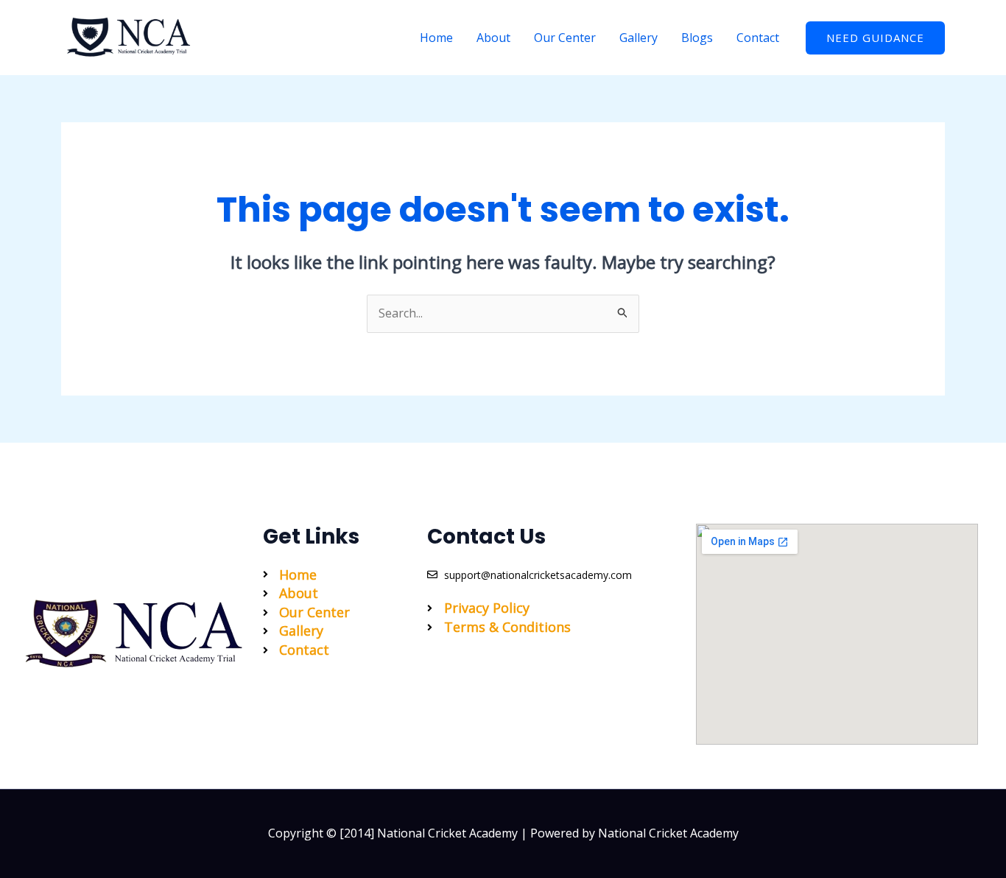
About (493, 37)
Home (436, 37)
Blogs (697, 37)
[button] (875, 38)
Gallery (638, 37)
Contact (757, 37)
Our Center (565, 37)
